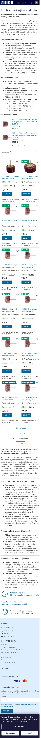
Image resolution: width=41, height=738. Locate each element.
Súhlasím (29, 733)
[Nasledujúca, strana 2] (20, 433)
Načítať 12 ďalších (20, 428)
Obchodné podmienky (8, 647)
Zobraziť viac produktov (19, 146)
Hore (21, 443)
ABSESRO (7, 634)
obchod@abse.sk (9, 628)
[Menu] (37, 3)
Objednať (7, 194)
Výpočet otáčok (6, 657)
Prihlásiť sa (7, 711)
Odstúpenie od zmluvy (8, 662)
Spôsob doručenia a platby (9, 652)
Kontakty (4, 645)
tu (26, 721)
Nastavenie (19, 727)
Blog (2, 660)
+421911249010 (9, 631)
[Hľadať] (26, 3)
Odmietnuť (10, 733)
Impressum (4, 655)
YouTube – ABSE (9, 636)
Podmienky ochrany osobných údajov (13, 650)
